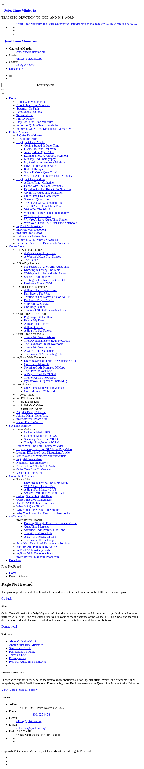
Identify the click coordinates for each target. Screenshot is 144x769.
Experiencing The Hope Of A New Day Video (44, 449)
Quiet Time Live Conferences (41, 196)
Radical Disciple (34, 169)
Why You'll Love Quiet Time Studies (46, 219)
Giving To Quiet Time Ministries (43, 192)
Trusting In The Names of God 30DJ (46, 280)
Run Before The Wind (37, 293)
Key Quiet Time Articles (30, 142)
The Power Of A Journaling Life (43, 202)
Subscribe (31, 689)
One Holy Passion (35, 307)
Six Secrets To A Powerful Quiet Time (46, 266)
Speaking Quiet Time (36, 199)
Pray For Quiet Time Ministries (34, 122)
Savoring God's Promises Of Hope (44, 367)
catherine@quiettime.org (31, 51)
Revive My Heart (34, 320)
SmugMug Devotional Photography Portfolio (43, 543)
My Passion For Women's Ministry (44, 162)
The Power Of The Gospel (40, 377)
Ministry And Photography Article (36, 546)
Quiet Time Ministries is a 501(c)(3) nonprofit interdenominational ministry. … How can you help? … (76, 23)
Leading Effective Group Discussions (46, 155)
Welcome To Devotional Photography (46, 212)
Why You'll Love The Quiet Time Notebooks (50, 222)
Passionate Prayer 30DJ (38, 283)
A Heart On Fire (33, 327)
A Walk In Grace (26, 138)
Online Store (16, 246)
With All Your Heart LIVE (39, 486)
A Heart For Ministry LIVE (40, 489)
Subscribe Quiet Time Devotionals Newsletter (43, 128)
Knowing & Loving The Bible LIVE (46, 482)
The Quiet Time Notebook (39, 337)
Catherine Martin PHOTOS (40, 435)
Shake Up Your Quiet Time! (40, 172)
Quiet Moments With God (39, 391)
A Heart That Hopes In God (40, 290)
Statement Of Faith (27, 108)
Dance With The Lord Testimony (43, 185)
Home (12, 98)
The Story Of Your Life (38, 370)
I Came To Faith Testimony (40, 148)
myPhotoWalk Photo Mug (31, 418)
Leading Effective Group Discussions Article (43, 452)
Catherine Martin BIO (37, 432)
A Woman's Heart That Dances (42, 256)
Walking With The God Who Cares (45, 273)
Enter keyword (46, 85)
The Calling (31, 259)
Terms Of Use (24, 115)
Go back (7, 598)
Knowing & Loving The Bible (42, 270)
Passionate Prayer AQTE (39, 300)
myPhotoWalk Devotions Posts (34, 553)
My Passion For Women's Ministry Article (41, 455)
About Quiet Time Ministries (33, 105)
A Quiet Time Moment (29, 135)
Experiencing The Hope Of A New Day (47, 189)
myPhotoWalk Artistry (29, 226)
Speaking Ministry (20, 425)
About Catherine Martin (30, 101)
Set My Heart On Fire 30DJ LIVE (44, 492)
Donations (15, 560)
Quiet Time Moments (36, 364)
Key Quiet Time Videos (30, 179)
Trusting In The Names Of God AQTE (47, 296)
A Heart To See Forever (38, 330)
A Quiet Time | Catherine (39, 182)
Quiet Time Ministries (19, 10)
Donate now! (17, 68)
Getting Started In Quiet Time (41, 145)
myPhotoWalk (17, 516)
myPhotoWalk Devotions (31, 229)
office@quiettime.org (29, 58)
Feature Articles (18, 132)
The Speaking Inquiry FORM (41, 442)
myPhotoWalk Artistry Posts (33, 550)
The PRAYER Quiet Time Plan (43, 206)
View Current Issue (13, 689)
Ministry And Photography (40, 159)
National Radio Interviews (32, 236)
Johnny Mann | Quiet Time (32, 415)
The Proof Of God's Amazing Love (45, 310)
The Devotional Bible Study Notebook (47, 340)
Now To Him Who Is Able (40, 165)
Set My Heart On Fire (37, 276)
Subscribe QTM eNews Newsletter (37, 125)
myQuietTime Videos (29, 233)
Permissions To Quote (29, 111)
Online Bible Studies (21, 476)
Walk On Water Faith (36, 303)
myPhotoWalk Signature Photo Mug (45, 381)
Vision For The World (37, 209)
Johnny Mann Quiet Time (39, 152)
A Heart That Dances (36, 323)
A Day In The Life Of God (40, 374)
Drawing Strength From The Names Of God (50, 360)
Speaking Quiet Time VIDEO (41, 439)
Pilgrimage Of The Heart (38, 317)
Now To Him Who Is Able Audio (36, 466)
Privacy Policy (25, 118)
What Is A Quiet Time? (37, 216)
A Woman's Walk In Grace (40, 253)
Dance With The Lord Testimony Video (40, 445)
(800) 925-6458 (25, 65)
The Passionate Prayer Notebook (43, 344)
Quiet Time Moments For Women (44, 387)
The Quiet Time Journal (38, 347)
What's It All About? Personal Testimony (48, 175)
